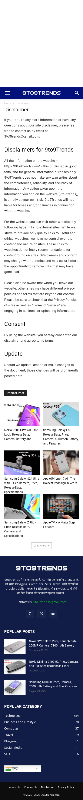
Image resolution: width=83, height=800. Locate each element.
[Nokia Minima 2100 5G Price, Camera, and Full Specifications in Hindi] (15, 666)
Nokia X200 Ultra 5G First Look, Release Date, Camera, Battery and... (21, 434)
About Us (14, 787)
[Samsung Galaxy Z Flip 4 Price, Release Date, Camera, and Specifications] (22, 506)
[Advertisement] (41, 43)
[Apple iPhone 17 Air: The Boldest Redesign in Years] (61, 462)
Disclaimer (47, 787)
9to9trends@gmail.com (49, 602)
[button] (7, 93)
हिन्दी (14, 768)
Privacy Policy (66, 787)
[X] (41, 614)
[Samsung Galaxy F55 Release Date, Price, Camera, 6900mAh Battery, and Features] (61, 414)
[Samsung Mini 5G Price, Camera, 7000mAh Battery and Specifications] (15, 687)
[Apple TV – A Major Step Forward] (61, 506)
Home (7, 103)
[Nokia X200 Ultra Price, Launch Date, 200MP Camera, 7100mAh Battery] (15, 646)
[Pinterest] (30, 614)
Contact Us (30, 787)
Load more (40, 545)
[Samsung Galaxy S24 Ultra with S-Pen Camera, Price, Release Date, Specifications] (22, 462)
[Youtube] (53, 614)
